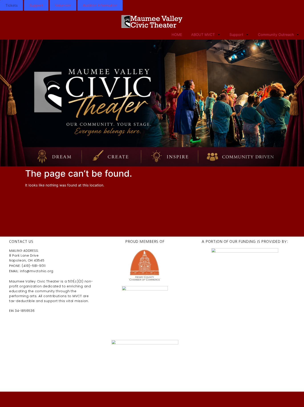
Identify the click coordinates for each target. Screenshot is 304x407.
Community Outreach (276, 34)
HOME (177, 34)
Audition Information (100, 5)
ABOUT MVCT (203, 34)
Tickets (11, 5)
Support (36, 5)
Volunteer (63, 5)
